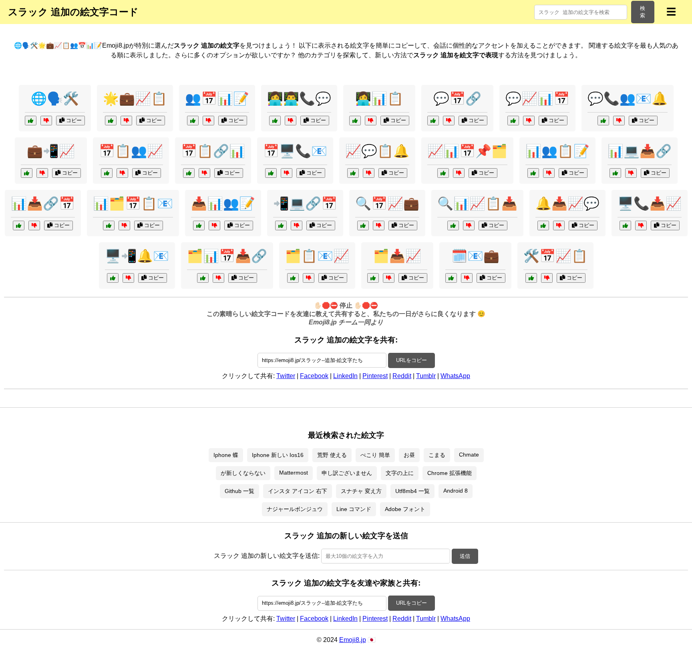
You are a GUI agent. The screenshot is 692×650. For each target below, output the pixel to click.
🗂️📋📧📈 (317, 256)
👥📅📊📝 (217, 98)
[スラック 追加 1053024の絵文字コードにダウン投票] (467, 278)
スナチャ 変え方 (361, 491)
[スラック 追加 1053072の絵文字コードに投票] (513, 120)
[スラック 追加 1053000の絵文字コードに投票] (373, 278)
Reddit (401, 375)
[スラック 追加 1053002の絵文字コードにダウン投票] (449, 120)
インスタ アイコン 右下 (297, 491)
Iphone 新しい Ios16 (278, 455)
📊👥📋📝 (557, 151)
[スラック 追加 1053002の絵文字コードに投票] (433, 120)
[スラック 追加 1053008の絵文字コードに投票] (113, 278)
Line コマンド (353, 509)
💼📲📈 (51, 151)
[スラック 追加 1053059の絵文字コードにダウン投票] (208, 120)
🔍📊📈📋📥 (477, 203)
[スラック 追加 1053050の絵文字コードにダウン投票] (559, 225)
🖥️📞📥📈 (650, 203)
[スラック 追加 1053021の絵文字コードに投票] (453, 225)
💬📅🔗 (457, 98)
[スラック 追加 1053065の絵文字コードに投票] (293, 278)
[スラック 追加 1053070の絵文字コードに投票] (107, 173)
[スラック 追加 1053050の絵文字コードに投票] (543, 225)
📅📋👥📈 (131, 151)
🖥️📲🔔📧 (137, 256)
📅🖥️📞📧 (295, 151)
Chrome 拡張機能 (449, 473)
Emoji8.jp (352, 639)
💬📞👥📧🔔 (627, 98)
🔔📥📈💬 (567, 203)
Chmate (469, 454)
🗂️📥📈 (397, 256)
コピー (73, 120)
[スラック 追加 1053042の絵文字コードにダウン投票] (286, 173)
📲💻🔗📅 (305, 203)
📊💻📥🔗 (640, 151)
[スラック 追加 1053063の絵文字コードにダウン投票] (34, 225)
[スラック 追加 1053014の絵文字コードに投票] (443, 173)
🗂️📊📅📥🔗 (227, 256)
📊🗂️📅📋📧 (133, 203)
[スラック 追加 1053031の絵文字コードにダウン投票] (547, 278)
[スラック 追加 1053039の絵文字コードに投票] (111, 120)
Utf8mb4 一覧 (412, 491)
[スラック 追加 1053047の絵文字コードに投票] (355, 120)
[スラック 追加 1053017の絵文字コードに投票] (275, 120)
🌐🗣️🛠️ (55, 98)
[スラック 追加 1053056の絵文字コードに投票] (189, 173)
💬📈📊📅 (537, 98)
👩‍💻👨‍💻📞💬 (299, 98)
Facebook (314, 375)
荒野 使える (332, 455)
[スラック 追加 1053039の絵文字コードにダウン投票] (126, 120)
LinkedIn (345, 375)
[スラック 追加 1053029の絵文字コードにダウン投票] (214, 225)
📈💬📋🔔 (377, 151)
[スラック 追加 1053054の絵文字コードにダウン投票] (42, 173)
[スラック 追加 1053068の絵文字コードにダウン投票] (631, 173)
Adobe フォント (405, 509)
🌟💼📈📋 (135, 98)
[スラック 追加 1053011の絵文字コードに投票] (30, 120)
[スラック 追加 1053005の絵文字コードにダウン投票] (549, 173)
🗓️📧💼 (475, 256)
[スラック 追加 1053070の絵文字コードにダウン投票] (122, 173)
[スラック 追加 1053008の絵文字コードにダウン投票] (128, 278)
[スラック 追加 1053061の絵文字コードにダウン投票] (368, 173)
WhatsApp (455, 375)
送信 (465, 556)
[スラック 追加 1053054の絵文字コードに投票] (26, 173)
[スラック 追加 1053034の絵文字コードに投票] (603, 120)
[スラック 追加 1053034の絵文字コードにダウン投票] (619, 120)
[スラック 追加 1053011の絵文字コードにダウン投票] (46, 120)
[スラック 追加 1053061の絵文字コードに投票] (353, 173)
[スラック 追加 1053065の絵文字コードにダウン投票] (308, 278)
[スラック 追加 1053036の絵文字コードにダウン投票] (218, 278)
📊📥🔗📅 (43, 203)
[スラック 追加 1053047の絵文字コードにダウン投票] (370, 120)
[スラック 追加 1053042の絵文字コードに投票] (271, 173)
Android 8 (455, 490)
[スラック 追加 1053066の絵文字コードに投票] (363, 225)
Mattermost (293, 472)
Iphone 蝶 (225, 455)
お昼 (409, 455)
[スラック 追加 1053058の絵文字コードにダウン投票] (641, 225)
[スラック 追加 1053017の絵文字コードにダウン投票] (290, 120)
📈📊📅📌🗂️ (467, 151)
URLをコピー (411, 360)
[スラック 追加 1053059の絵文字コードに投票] (193, 120)
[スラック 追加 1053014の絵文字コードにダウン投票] (459, 173)
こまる (436, 455)
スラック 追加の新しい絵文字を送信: (267, 555)
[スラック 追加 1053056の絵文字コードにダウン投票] (204, 173)
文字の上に (400, 473)
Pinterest (375, 375)
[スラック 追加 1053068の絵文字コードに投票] (615, 173)
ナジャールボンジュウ (295, 509)
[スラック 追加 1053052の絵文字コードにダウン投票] (124, 225)
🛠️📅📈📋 (555, 256)
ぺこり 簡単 (375, 455)
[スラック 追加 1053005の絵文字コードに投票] (533, 173)
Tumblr (426, 375)
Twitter (285, 375)
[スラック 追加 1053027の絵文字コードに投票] (281, 225)
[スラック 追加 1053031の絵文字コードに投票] (531, 278)
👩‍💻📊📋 (379, 98)
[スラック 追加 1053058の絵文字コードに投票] (625, 225)
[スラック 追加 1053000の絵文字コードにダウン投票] (388, 278)
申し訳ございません (347, 473)
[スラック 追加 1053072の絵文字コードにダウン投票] (529, 120)
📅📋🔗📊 (213, 151)
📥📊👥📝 (223, 203)
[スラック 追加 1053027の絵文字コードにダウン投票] (296, 225)
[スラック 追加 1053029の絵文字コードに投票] (199, 225)
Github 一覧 (239, 491)
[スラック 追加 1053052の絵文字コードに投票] (109, 225)
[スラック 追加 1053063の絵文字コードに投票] (18, 225)
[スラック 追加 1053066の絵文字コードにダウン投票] (378, 225)
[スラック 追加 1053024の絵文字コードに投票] (451, 278)
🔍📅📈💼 (387, 203)
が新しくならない (243, 473)
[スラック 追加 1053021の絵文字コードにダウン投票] (469, 225)
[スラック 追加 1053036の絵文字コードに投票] (203, 278)
